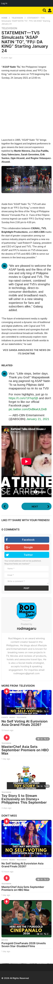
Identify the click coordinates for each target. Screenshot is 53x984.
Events (4, 717)
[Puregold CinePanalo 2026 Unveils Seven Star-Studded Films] (26, 918)
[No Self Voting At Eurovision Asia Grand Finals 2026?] (26, 702)
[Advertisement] (26, 106)
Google (28, 547)
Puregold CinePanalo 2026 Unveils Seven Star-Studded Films (23, 945)
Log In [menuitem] (4, 3)
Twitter (28, 554)
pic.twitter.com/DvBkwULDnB (28, 409)
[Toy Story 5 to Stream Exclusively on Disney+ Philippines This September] (26, 777)
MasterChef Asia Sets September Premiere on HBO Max (25, 750)
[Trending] (7, 691)
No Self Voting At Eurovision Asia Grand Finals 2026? (24, 723)
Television (9, 28)
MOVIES (4, 940)
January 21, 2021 (37, 419)
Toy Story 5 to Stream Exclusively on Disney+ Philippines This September (24, 799)
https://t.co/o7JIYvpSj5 (23, 398)
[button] (44, 10)
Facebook (28, 539)
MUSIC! (12, 717)
